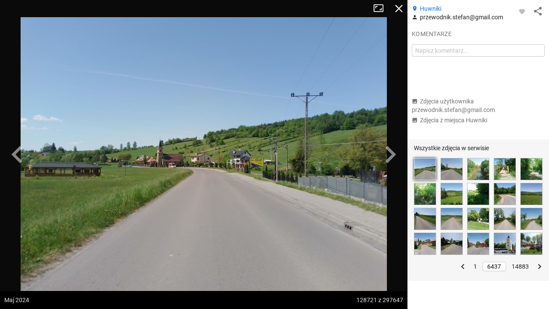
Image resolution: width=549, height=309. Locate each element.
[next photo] (390, 154)
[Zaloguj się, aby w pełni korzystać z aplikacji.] (522, 11)
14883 (520, 266)
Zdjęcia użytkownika (453, 105)
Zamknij (398, 8)
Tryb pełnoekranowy (381, 8)
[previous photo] (17, 154)
